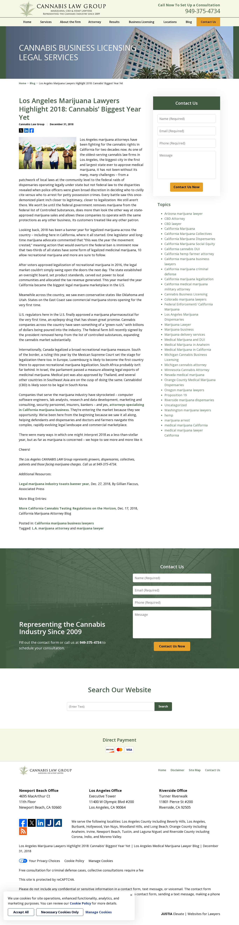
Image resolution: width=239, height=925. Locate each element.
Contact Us (208, 22)
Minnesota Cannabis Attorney (186, 370)
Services (46, 22)
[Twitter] (32, 823)
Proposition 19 (175, 395)
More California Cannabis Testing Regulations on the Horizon (67, 508)
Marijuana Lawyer (177, 324)
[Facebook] (23, 823)
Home (27, 22)
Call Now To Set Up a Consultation (189, 5)
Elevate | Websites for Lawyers (190, 914)
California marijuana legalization (188, 279)
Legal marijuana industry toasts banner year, (54, 484)
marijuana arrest (177, 420)
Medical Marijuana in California (187, 349)
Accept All (21, 912)
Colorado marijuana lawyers (185, 299)
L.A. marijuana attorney (50, 528)
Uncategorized (175, 405)
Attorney (94, 22)
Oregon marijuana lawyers (184, 390)
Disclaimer (177, 770)
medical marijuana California (186, 425)
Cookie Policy (74, 861)
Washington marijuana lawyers (187, 410)
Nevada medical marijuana (184, 375)
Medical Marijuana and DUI (184, 339)
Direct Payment (119, 740)
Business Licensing (141, 22)
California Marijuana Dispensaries (189, 239)
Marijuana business (179, 329)
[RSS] (23, 831)
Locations (170, 22)
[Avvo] (58, 823)
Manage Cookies (101, 861)
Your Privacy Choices (44, 861)
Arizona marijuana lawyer (183, 213)
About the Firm (70, 22)
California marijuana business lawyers (64, 523)
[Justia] (49, 823)
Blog (189, 22)
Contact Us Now (186, 187)
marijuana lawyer (90, 528)
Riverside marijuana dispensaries (189, 400)
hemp (168, 415)
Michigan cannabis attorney (185, 365)
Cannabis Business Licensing (186, 294)
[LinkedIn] (40, 823)
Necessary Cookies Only (60, 912)
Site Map (195, 770)
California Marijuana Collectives (188, 234)
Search (163, 706)
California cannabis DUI (182, 249)
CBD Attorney (174, 219)
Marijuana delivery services (184, 334)
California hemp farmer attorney (189, 254)
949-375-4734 (202, 11)
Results (114, 22)
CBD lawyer (172, 224)
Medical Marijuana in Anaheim (187, 345)
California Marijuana (179, 228)
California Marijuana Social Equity (189, 244)
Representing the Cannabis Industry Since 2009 (62, 628)
